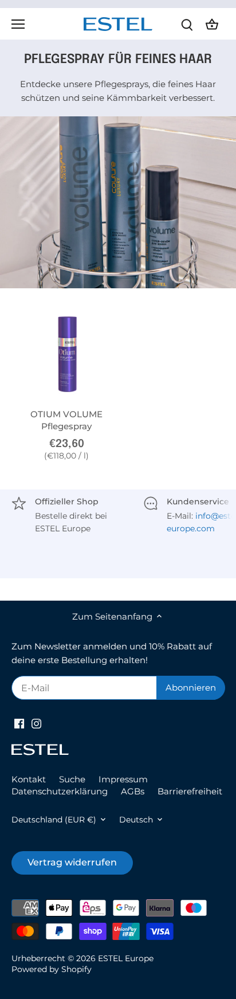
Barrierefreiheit (190, 791)
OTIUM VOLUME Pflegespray (66, 420)
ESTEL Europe (126, 958)
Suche (72, 779)
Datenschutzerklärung (59, 791)
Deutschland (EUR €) (53, 819)
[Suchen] (186, 24)
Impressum (123, 779)
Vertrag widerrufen (72, 862)
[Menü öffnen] (18, 24)
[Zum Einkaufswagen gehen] (212, 24)
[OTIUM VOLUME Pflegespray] (67, 354)
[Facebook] (19, 722)
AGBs (132, 791)
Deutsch (136, 819)
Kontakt (28, 779)
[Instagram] (36, 722)
